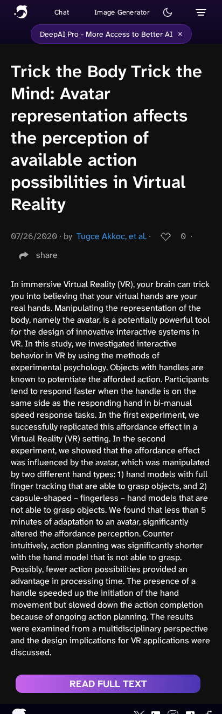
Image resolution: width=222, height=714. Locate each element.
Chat (61, 12)
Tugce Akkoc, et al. (112, 236)
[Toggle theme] (167, 12)
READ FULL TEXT (108, 683)
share (47, 255)
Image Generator (122, 12)
